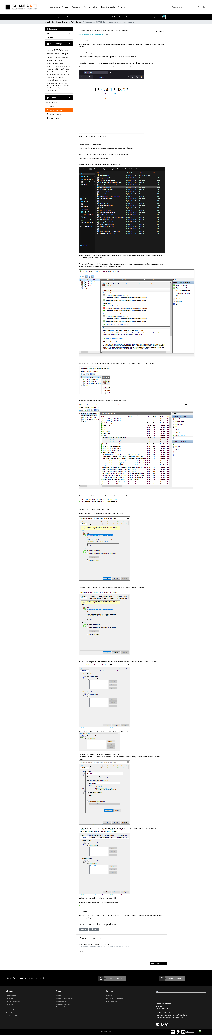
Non (95, 929)
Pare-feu (49, 88)
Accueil (49, 17)
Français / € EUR (160, 963)
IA (53, 83)
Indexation (61, 83)
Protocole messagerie (62, 57)
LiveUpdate (58, 66)
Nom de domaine (52, 85)
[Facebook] (162, 1024)
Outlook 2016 (56, 74)
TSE (67, 77)
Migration (53, 69)
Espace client (63, 72)
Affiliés (114, 17)
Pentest (67, 69)
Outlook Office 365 (52, 77)
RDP (64, 77)
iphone (57, 64)
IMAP (51, 60)
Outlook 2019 (65, 74)
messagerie (59, 60)
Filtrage (49, 80)
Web (65, 83)
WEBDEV (56, 50)
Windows (50, 83)
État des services (103, 17)
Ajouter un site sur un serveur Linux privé (105, 945)
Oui (84, 929)
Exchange (63, 53)
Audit (48, 72)
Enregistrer (58, 17)
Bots (56, 83)
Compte (154, 17)
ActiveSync (54, 54)
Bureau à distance (63, 85)
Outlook (62, 64)
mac (65, 88)
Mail (60, 77)
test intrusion (54, 72)
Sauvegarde (63, 80)
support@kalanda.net (180, 1017)
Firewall (55, 80)
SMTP (53, 57)
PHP (69, 83)
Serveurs (79, 22)
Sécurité (60, 69)
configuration (60, 88)
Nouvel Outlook (51, 90)
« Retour (82, 952)
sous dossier (65, 50)
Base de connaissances (85, 17)
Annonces (70, 17)
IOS (49, 57)
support (49, 50)
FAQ (72, 22)
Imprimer (160, 31)
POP (48, 60)
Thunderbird (50, 66)
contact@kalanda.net (179, 1015)
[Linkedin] (157, 1024)
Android (51, 63)
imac (54, 88)
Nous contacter (124, 17)
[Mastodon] (166, 1024)
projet (48, 54)
